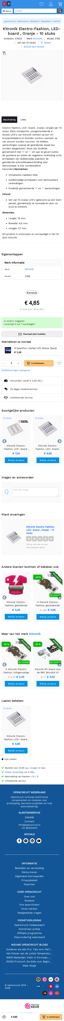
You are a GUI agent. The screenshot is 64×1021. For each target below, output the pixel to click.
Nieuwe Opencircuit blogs (29, 944)
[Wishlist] (38, 4)
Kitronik (29, 269)
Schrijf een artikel (29, 929)
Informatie (29, 863)
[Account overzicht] (48, 4)
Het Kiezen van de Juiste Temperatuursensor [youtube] (29, 953)
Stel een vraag (20, 489)
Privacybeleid (29, 880)
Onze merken (29, 908)
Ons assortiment (29, 904)
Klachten (29, 884)
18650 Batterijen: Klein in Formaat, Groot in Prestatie (29, 957)
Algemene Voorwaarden (29, 876)
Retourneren (29, 872)
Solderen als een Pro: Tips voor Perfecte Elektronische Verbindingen (29, 949)
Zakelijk (29, 817)
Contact (29, 821)
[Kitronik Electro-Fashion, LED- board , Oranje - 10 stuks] (14, 537)
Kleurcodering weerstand (29, 937)
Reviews (29, 900)
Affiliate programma (29, 933)
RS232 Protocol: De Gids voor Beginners (29, 961)
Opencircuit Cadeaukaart (29, 924)
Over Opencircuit (29, 891)
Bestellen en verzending (29, 868)
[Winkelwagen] (57, 4)
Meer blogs (29, 965)
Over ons (29, 896)
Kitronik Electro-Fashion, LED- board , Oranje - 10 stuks (40, 529)
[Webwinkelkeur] (32, 1006)
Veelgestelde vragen (29, 912)
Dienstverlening (29, 920)
